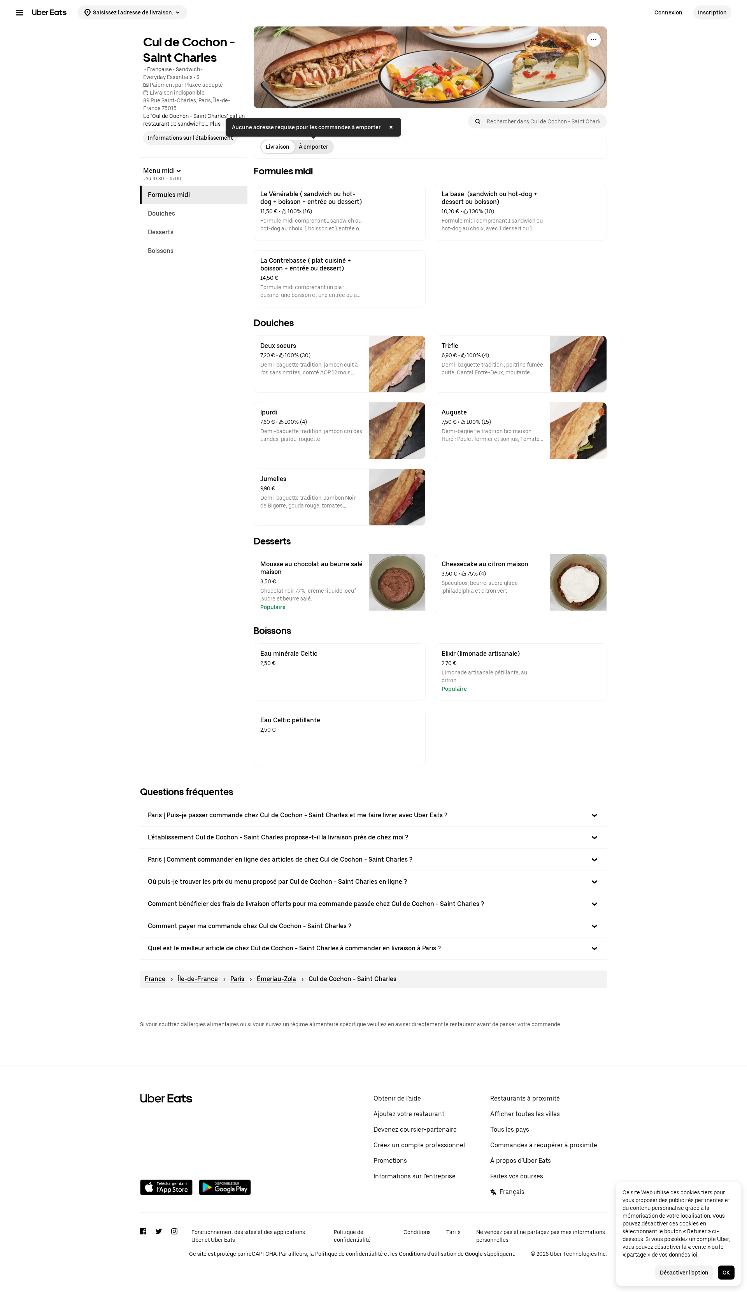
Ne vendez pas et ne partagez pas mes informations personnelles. (540, 1236)
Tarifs (453, 1232)
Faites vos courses (516, 1176)
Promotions (390, 1160)
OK (726, 1272)
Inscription (712, 12)
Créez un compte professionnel (419, 1145)
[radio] (277, 147)
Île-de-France (198, 979)
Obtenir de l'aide (397, 1098)
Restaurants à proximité (525, 1098)
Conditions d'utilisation (427, 1254)
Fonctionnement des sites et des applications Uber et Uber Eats (248, 1236)
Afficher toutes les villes (525, 1114)
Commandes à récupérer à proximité (543, 1145)
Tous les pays (509, 1129)
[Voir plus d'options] (594, 40)
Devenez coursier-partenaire (415, 1129)
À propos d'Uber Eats (520, 1160)
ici (694, 1255)
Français (512, 1191)
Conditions (417, 1232)
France (155, 979)
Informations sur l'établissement (190, 138)
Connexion (668, 12)
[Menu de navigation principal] (19, 12)
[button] (373, 815)
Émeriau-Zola (276, 979)
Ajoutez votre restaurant (409, 1114)
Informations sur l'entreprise (415, 1176)
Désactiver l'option (684, 1272)
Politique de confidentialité (352, 1236)
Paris (237, 979)
